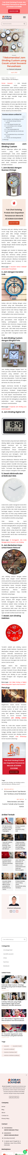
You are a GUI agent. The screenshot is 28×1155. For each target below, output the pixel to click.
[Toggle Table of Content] (23, 117)
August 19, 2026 (5, 1007)
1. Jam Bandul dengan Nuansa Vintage (13, 121)
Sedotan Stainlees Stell (10, 1052)
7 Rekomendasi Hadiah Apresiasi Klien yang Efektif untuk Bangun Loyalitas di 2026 (21, 842)
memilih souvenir (8, 954)
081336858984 (8, 1128)
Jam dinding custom (18, 782)
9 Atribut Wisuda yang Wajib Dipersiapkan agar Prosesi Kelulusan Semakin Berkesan (11, 1003)
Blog (3, 1109)
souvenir (6, 1046)
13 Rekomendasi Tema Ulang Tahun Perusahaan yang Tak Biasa (21, 882)
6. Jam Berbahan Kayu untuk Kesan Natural (15, 135)
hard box (6, 962)
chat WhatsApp (20, 736)
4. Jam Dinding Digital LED (12, 129)
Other (5, 958)
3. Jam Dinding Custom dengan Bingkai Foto (14, 126)
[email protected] (9, 1138)
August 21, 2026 (5, 990)
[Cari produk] (24, 24)
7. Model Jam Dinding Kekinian (13, 137)
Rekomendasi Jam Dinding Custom (13, 119)
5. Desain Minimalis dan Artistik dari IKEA (15, 131)
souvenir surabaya (9, 1049)
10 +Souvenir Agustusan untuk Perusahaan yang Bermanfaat (12, 1035)
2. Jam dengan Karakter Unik (13, 124)
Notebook (6, 966)
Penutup (6, 139)
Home (3, 1106)
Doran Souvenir (7, 83)
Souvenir (14, 55)
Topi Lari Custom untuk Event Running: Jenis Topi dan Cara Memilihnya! (7, 842)
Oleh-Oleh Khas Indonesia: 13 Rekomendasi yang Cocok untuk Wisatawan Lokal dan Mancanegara (21, 862)
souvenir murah (17, 1046)
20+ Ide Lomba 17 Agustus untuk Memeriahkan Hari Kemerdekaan (13, 1019)
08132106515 (7, 1133)
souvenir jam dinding (7, 782)
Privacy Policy (5, 1118)
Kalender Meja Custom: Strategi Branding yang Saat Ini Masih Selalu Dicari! (14, 986)
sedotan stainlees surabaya (11, 1055)
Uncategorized (7, 950)
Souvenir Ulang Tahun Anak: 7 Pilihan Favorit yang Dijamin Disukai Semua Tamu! (7, 882)
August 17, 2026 (5, 1022)
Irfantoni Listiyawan (15, 69)
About (3, 1112)
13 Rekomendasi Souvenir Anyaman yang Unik (21, 825)
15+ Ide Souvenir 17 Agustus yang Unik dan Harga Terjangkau (7, 825)
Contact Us (5, 1115)
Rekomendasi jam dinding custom (11, 784)
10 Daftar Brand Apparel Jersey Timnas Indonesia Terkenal (7, 862)
